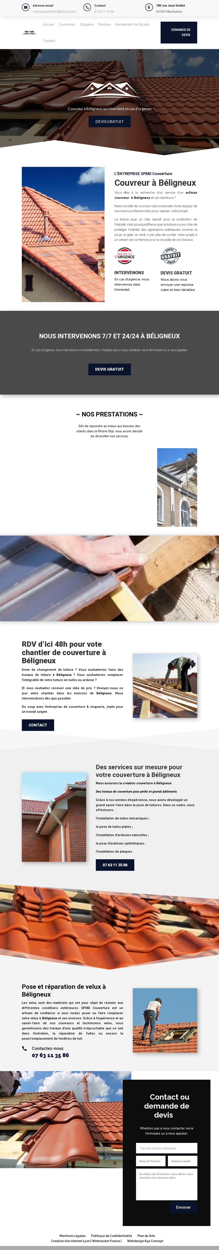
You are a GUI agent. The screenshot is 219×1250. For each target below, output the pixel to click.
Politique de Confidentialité (111, 1236)
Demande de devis (180, 32)
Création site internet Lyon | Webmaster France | (86, 1241)
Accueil (48, 24)
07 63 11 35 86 (104, 11)
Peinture (104, 24)
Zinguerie (87, 24)
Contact (49, 41)
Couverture (67, 24)
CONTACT (38, 725)
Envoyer (183, 1207)
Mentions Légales (72, 1236)
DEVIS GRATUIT (109, 121)
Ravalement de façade (132, 24)
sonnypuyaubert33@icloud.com (54, 11)
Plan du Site (146, 1236)
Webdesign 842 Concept (145, 1241)
